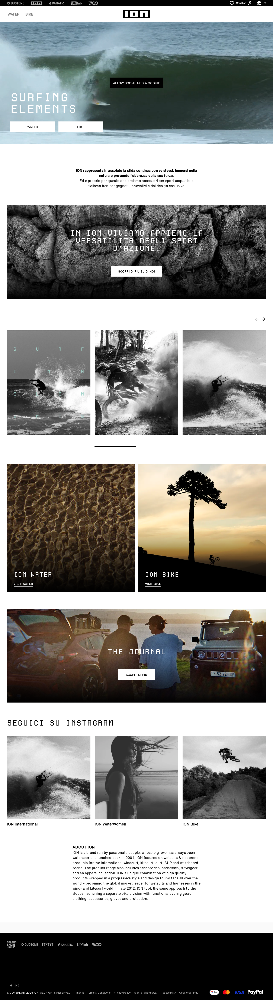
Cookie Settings (188, 992)
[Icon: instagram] (17, 985)
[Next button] (263, 319)
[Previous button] (256, 319)
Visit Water (23, 584)
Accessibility (168, 992)
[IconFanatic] (56, 3)
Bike (29, 14)
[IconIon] (36, 3)
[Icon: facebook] (11, 985)
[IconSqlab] (76, 3)
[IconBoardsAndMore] (11, 944)
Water (13, 14)
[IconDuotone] (15, 3)
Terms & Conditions (98, 992)
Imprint (80, 992)
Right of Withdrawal (145, 992)
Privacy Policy (122, 992)
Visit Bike (153, 584)
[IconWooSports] (93, 3)
